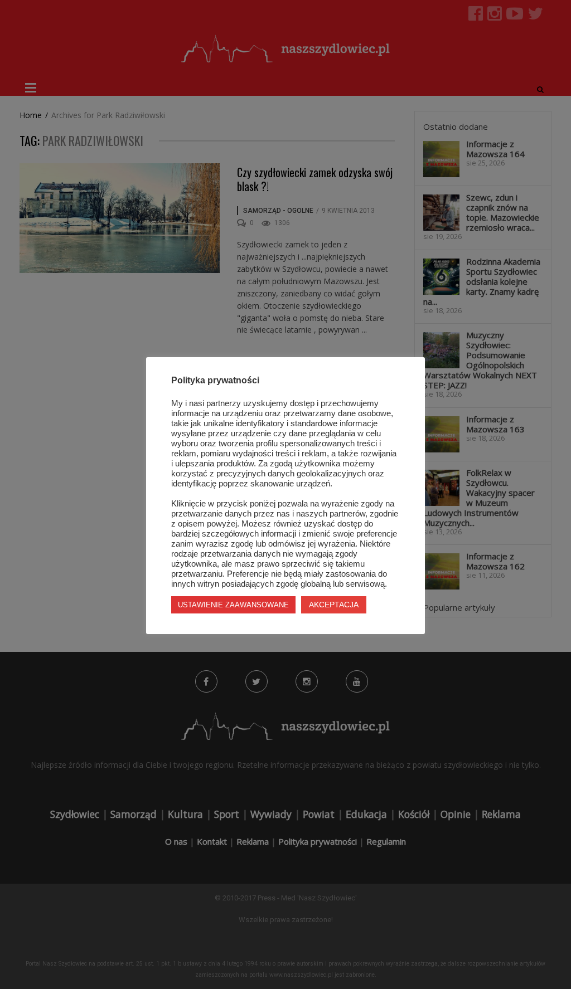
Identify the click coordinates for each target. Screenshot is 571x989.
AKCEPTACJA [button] (334, 604)
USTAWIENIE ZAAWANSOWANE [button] (233, 605)
